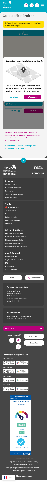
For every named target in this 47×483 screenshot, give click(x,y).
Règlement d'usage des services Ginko (23, 462)
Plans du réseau (11, 197)
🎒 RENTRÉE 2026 (12, 207)
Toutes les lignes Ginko (14, 194)
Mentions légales (18, 470)
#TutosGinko (10, 266)
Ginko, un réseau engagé (14, 243)
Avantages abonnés (12, 220)
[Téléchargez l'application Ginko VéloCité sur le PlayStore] (22, 371)
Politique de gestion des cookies (18, 468)
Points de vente (11, 217)
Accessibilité (35, 468)
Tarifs (8, 204)
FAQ (6, 263)
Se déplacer (11, 181)
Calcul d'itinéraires (12, 184)
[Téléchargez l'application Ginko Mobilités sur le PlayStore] (22, 362)
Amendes (8, 224)
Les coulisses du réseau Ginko (16, 246)
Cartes (7, 214)
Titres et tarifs (10, 210)
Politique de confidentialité (23, 465)
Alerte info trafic (34, 336)
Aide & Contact (12, 253)
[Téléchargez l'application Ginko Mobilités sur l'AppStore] (9, 362)
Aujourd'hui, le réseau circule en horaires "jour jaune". (23, 24)
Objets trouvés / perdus (14, 260)
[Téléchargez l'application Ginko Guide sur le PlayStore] (22, 389)
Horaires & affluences (13, 187)
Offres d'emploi (11, 269)
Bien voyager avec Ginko (14, 240)
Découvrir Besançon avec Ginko (16, 237)
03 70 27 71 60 (12, 316)
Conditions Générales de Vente (23, 459)
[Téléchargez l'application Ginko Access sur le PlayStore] (22, 380)
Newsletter (34, 343)
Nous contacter (11, 256)
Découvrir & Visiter (14, 230)
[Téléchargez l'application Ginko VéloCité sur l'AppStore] (9, 371)
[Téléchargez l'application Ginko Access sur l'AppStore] (9, 380)
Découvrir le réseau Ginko (14, 233)
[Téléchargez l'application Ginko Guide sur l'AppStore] (9, 389)
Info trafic (9, 191)
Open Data (31, 470)
